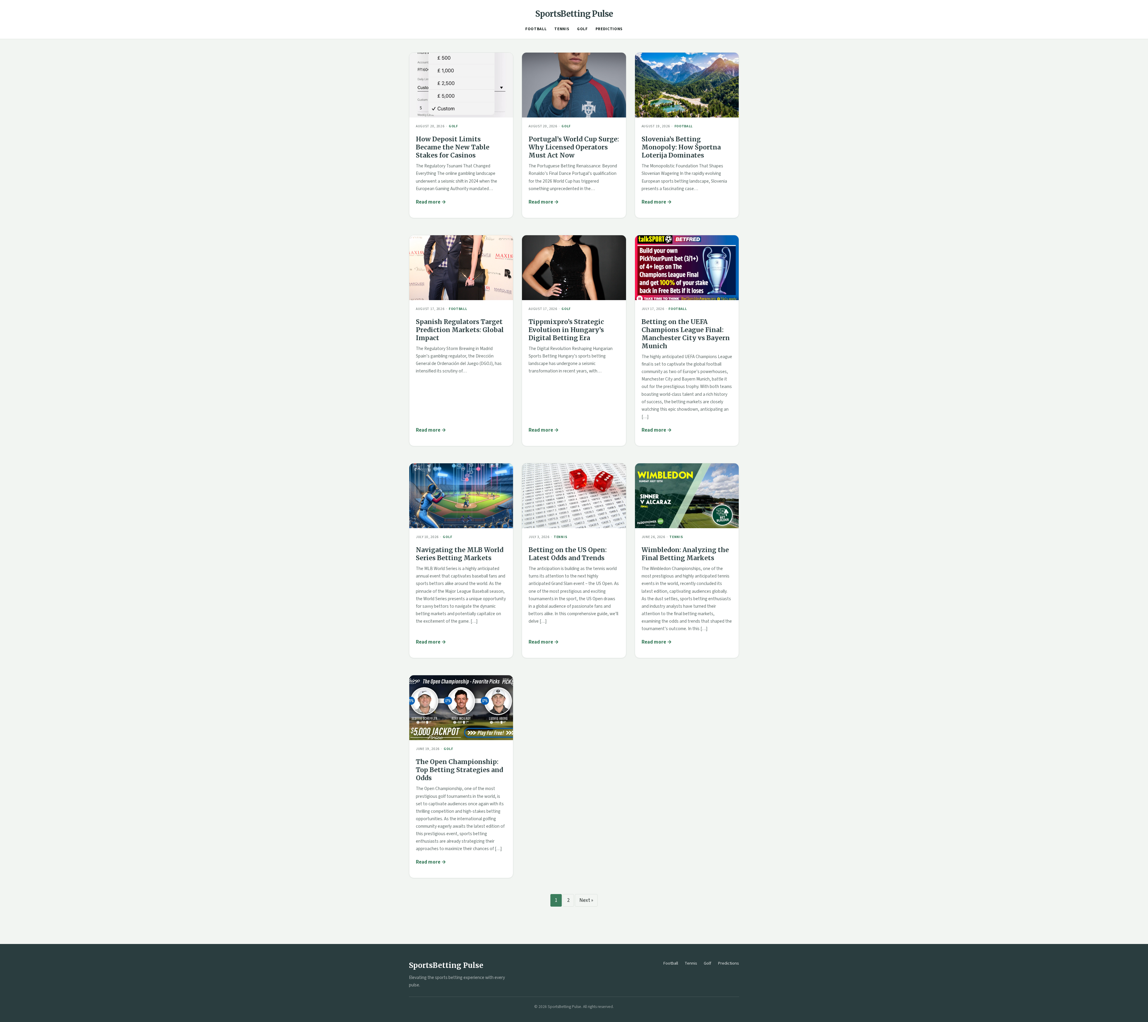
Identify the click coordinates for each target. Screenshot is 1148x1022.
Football (535, 29)
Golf (582, 29)
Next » (586, 900)
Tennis (561, 29)
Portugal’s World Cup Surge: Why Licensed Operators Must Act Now (574, 147)
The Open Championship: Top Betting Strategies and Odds (459, 770)
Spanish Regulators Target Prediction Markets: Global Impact (460, 330)
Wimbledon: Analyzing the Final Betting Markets (685, 554)
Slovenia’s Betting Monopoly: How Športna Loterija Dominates (681, 147)
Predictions (609, 29)
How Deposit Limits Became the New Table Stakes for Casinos (452, 147)
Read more (428, 202)
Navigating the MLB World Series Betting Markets (459, 554)
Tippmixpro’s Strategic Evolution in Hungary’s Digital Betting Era (566, 330)
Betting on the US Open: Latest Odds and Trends (568, 554)
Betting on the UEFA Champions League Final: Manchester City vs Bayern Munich (686, 334)
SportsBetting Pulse (574, 14)
